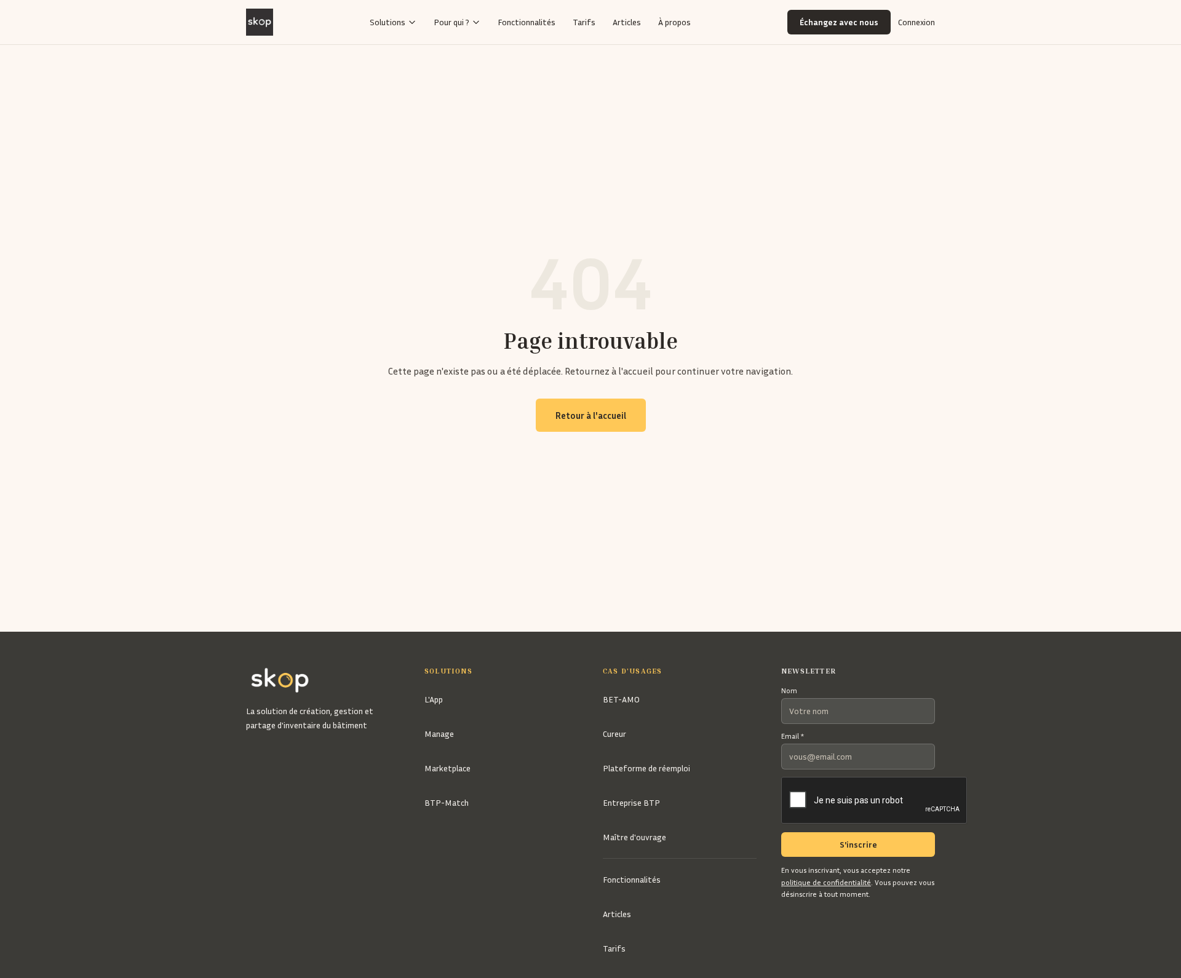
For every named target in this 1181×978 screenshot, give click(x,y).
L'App (433, 699)
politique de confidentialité (826, 882)
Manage (439, 733)
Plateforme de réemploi (646, 768)
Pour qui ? (451, 22)
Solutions (387, 22)
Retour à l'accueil (590, 415)
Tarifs (584, 22)
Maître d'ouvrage (634, 837)
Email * (792, 736)
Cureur (614, 733)
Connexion (916, 22)
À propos (674, 22)
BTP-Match (446, 802)
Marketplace (447, 768)
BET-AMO (621, 699)
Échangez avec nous (839, 22)
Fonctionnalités (526, 22)
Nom (789, 690)
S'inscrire (858, 844)
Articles (627, 22)
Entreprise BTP (631, 802)
